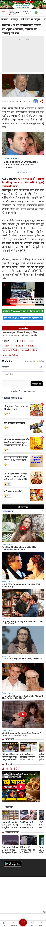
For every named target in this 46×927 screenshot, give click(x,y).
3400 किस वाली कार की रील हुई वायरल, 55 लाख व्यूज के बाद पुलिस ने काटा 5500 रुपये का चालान (28, 825)
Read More (12, 301)
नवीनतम (9, 807)
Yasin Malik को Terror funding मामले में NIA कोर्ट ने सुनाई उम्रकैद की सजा (23, 182)
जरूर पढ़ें (9, 739)
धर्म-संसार (30, 345)
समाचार (4, 19)
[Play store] (36, 12)
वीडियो (8, 764)
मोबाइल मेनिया (12, 832)
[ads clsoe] (44, 912)
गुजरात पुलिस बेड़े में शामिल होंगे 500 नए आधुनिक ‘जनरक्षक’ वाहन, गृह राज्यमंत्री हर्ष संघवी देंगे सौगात (10, 825)
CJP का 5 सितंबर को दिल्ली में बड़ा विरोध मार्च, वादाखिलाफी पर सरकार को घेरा (10, 757)
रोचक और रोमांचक (10, 355)
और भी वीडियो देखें (11, 769)
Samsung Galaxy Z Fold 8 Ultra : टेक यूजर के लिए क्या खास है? (10, 850)
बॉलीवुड (14, 19)
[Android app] (13, 864)
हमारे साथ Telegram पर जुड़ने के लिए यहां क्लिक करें (23, 318)
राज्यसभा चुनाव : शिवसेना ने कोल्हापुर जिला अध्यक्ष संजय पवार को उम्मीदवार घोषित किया (20, 334)
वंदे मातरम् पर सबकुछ (30, 19)
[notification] (41, 12)
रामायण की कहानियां (29, 350)
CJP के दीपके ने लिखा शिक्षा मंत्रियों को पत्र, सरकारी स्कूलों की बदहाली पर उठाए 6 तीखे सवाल (27, 757)
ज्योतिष (6, 345)
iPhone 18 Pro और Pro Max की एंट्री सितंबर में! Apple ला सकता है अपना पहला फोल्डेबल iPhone (28, 850)
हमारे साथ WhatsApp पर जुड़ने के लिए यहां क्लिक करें (23, 311)
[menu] (4, 12)
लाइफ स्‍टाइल (18, 345)
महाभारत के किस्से (10, 350)
